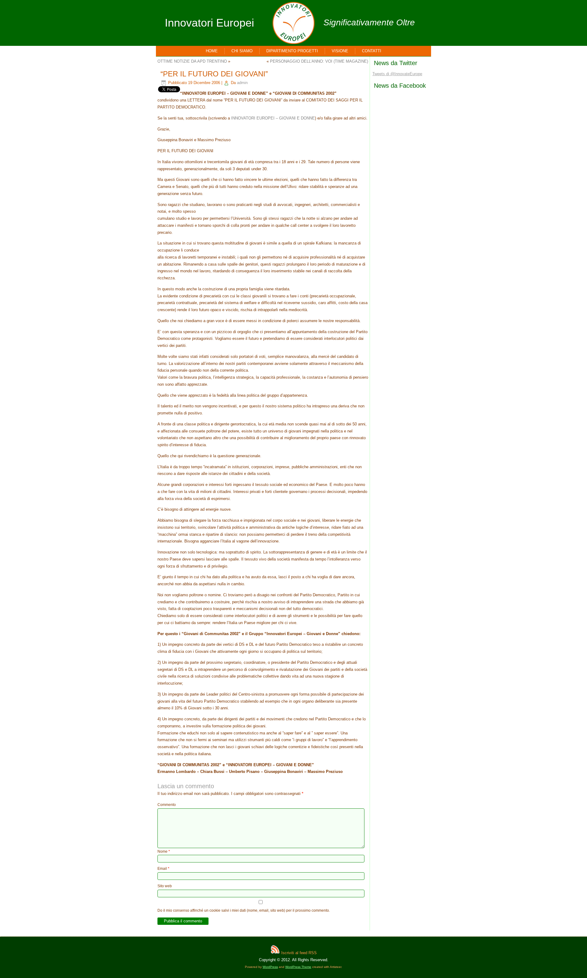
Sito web (164, 886)
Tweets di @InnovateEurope (397, 74)
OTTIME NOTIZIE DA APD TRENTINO (192, 61)
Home (212, 51)
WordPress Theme (298, 967)
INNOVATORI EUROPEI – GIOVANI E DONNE (273, 118)
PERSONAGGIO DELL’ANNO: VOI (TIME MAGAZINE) (319, 61)
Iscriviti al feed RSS (298, 952)
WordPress (270, 967)
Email (163, 868)
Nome (163, 851)
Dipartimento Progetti (292, 51)
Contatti (371, 51)
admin (242, 82)
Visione (340, 51)
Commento (166, 805)
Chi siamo (242, 51)
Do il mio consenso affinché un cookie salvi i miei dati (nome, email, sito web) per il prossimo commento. (243, 910)
